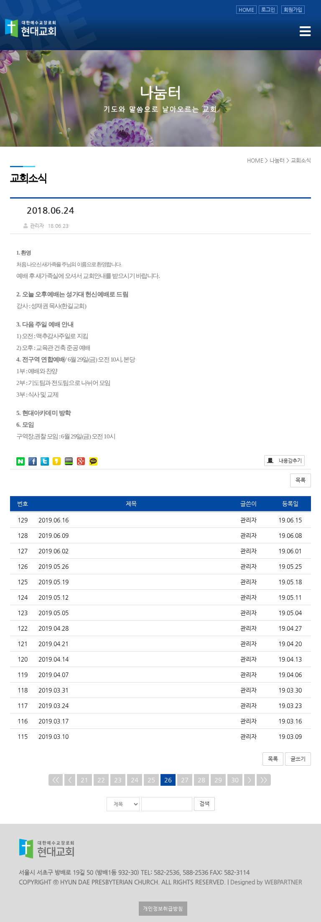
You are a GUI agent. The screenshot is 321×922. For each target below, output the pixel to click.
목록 (301, 480)
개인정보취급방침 (163, 909)
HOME (246, 10)
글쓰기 (298, 759)
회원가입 (293, 10)
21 (84, 779)
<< (55, 779)
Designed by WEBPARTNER (265, 882)
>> (263, 779)
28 (201, 779)
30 (235, 779)
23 (118, 779)
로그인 (268, 10)
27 (185, 779)
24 (134, 779)
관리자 (248, 520)
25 (151, 779)
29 (218, 779)
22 (101, 779)
